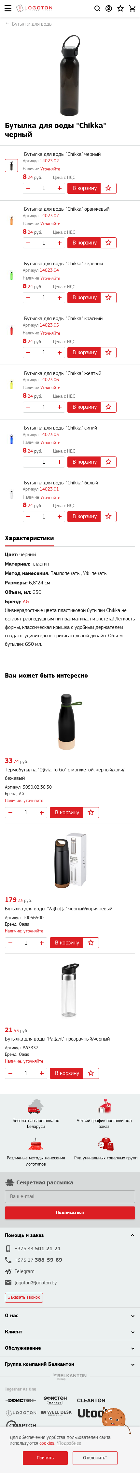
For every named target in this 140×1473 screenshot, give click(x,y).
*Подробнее (69, 1443)
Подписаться (70, 1212)
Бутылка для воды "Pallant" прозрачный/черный (57, 1039)
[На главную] (34, 8)
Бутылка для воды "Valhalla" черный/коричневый (58, 909)
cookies (46, 1443)
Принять (45, 1457)
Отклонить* (95, 1457)
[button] (120, 8)
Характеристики (29, 538)
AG (26, 602)
